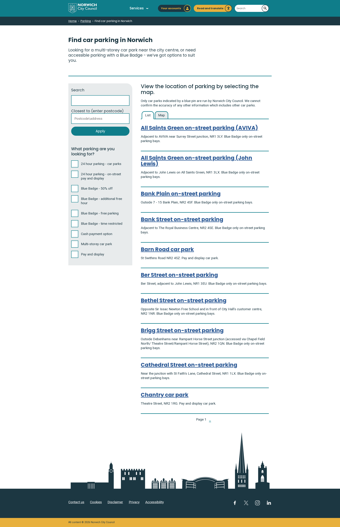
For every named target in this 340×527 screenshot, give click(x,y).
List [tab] (148, 115)
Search (77, 90)
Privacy (134, 502)
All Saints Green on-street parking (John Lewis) (196, 160)
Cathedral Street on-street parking (189, 365)
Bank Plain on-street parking (181, 193)
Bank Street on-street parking (182, 219)
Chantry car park (164, 395)
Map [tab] (161, 115)
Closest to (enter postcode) (97, 111)
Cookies (96, 502)
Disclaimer (115, 502)
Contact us (76, 502)
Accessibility (154, 502)
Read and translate (210, 9)
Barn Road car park (167, 249)
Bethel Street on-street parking (183, 300)
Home (72, 21)
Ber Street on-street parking (179, 275)
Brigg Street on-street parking (182, 330)
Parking (85, 21)
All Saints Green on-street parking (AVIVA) (199, 128)
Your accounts (171, 8)
